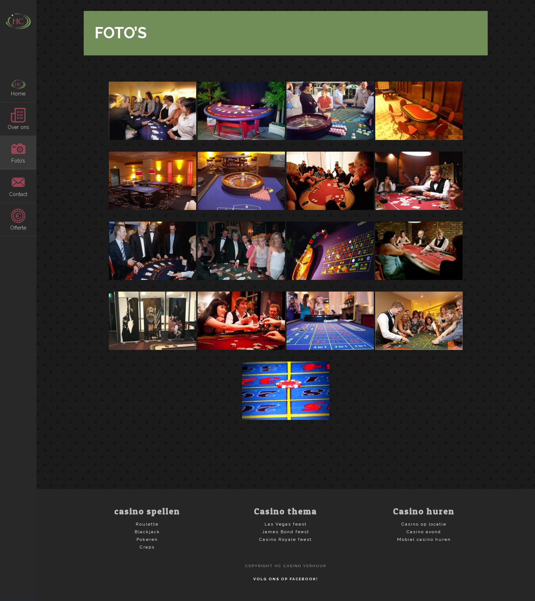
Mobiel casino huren (424, 539)
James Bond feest (285, 531)
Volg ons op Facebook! (285, 579)
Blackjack (147, 531)
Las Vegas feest (286, 524)
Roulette (147, 524)
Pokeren (147, 539)
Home (18, 94)
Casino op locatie (424, 524)
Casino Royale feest (285, 539)
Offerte (18, 228)
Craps (147, 547)
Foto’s (18, 161)
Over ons (18, 127)
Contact (18, 194)
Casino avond (424, 531)
